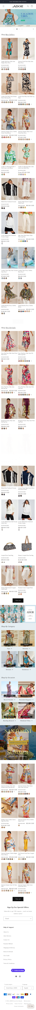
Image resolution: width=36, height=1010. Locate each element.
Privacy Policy (7, 959)
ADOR (11, 1000)
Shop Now (18, 18)
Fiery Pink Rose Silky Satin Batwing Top (7, 387)
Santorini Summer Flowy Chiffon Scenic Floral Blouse (9, 132)
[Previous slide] (14, 29)
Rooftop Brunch (8, 721)
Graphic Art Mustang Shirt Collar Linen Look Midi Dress (26, 167)
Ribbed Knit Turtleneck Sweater (8, 201)
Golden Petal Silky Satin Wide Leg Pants (26, 97)
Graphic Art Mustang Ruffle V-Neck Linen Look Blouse (8, 167)
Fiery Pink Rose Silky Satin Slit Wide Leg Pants (25, 354)
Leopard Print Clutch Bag (7, 555)
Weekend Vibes (25, 721)
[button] (3, 6)
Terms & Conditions (9, 963)
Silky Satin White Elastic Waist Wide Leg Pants (25, 236)
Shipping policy (27, 1003)
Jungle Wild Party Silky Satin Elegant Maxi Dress (8, 62)
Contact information (19, 1006)
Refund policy (27, 1000)
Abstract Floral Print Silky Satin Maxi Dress (25, 62)
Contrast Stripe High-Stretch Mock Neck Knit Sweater (26, 488)
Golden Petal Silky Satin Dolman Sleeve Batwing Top (9, 97)
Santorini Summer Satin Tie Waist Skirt (9, 885)
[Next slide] (22, 29)
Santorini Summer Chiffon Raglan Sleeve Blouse (9, 854)
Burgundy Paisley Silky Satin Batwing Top (8, 421)
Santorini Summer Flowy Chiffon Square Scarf (26, 820)
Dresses (8, 669)
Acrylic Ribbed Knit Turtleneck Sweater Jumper (8, 236)
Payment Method (8, 943)
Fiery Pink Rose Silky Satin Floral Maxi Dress (9, 354)
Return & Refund (8, 951)
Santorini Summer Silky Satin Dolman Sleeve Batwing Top (8, 786)
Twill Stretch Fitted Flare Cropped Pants (26, 854)
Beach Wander (8, 700)
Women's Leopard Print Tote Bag (25, 555)
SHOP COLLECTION (18, 742)
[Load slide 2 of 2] (19, 29)
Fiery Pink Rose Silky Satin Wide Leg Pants (26, 387)
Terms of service (18, 1003)
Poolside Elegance (25, 700)
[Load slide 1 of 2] (17, 29)
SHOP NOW (18, 614)
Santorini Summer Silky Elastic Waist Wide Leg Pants (25, 786)
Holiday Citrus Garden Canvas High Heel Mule (8, 820)
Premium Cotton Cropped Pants (25, 587)
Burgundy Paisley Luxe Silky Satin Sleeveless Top (9, 456)
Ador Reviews (7, 936)
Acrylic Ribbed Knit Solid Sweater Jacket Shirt (9, 522)
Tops (8, 648)
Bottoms (25, 648)
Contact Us (6, 939)
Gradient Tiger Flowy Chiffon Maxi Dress (25, 271)
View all (18, 321)
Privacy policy (9, 1003)
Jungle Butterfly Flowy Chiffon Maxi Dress (8, 306)
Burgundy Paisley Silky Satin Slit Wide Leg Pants (26, 456)
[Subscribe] (30, 919)
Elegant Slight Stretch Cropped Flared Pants (25, 202)
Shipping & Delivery (9, 947)
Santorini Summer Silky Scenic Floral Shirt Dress (25, 132)
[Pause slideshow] (34, 29)
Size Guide (6, 955)
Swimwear (25, 669)
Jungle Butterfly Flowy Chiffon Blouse (25, 306)
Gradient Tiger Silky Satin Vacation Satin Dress (9, 271)
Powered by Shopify (17, 1000)
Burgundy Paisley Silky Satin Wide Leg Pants (26, 421)
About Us (6, 932)
